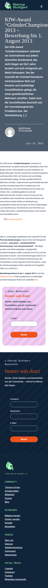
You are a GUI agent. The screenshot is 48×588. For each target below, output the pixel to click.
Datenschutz (11, 555)
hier (36, 280)
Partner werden (12, 519)
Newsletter (10, 526)
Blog (7, 502)
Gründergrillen (12, 491)
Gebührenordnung (13, 547)
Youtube (9, 576)
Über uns (9, 540)
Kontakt (8, 523)
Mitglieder (10, 494)
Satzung (9, 544)
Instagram (10, 572)
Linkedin (9, 568)
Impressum (10, 551)
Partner (8, 498)
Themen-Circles (12, 487)
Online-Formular (6, 276)
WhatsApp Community (15, 579)
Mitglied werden (12, 515)
